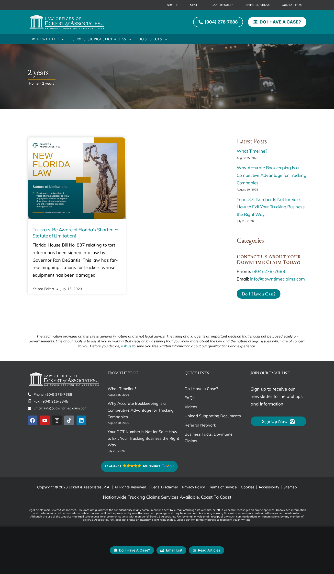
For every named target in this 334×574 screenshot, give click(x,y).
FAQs (189, 397)
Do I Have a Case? (201, 388)
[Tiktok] (69, 420)
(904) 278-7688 (268, 271)
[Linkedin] (81, 420)
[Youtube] (45, 420)
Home (34, 83)
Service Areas (257, 4)
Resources (151, 39)
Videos (191, 406)
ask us (126, 346)
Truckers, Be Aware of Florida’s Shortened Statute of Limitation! (76, 233)
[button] (139, 466)
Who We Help (45, 39)
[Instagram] (57, 420)
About (172, 4)
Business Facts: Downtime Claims (209, 437)
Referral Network (200, 425)
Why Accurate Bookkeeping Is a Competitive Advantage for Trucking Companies (271, 175)
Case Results (222, 4)
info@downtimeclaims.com (277, 279)
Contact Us (291, 4)
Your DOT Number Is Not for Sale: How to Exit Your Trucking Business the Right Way (270, 207)
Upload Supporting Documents (213, 415)
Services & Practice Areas (99, 39)
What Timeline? (252, 151)
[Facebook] (32, 420)
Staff (194, 4)
